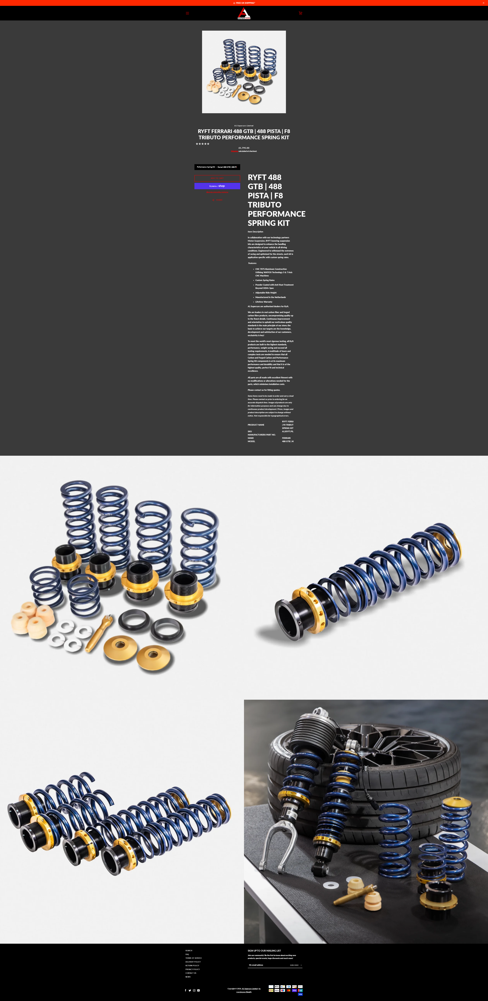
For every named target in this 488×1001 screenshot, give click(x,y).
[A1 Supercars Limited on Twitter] (190, 990)
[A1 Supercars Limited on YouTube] (198, 990)
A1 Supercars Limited (250, 989)
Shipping (234, 151)
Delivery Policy (193, 962)
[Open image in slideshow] (244, 72)
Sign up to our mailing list (264, 950)
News (188, 977)
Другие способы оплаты (217, 192)
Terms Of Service (194, 958)
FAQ (187, 954)
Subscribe (294, 965)
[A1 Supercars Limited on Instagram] (194, 990)
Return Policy (192, 966)
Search (189, 951)
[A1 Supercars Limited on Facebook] (185, 990)
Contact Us (191, 973)
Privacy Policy (193, 969)
